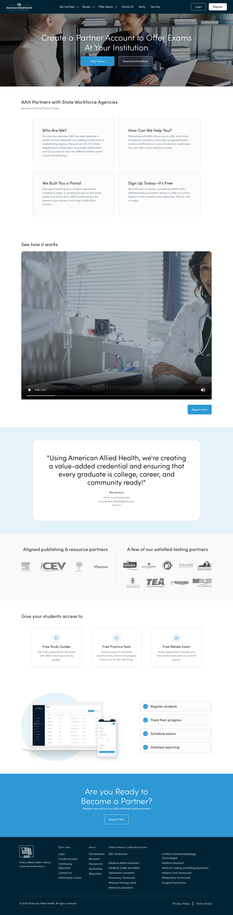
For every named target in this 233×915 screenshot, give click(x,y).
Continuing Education (65, 866)
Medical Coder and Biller (124, 868)
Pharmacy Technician (122, 877)
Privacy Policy (181, 903)
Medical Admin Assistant (124, 863)
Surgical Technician (174, 882)
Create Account (67, 859)
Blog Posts (95, 873)
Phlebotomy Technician (176, 877)
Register (218, 6)
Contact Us (65, 872)
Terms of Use (204, 903)
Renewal (94, 859)
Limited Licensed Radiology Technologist (179, 856)
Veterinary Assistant (121, 887)
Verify (142, 6)
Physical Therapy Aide (122, 882)
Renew (86, 6)
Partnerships (97, 854)
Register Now (199, 409)
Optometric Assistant (121, 872)
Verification (96, 868)
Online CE (127, 6)
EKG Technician (118, 854)
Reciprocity (96, 863)
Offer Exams (106, 6)
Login (198, 6)
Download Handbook (135, 61)
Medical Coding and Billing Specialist (185, 868)
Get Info (155, 6)
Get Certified (67, 6)
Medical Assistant (173, 863)
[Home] (19, 7)
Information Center (70, 877)
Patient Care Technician (176, 872)
